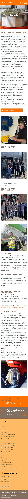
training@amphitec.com (18, 307)
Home (11, 19)
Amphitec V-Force (6, 441)
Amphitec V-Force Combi (7, 443)
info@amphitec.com (13, 404)
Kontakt (3, 426)
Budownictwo (4, 432)
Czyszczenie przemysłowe (8, 434)
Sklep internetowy (6, 462)
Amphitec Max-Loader (7, 447)
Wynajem (3, 460)
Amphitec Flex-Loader (7, 449)
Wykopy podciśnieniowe (7, 436)
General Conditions (6, 497)
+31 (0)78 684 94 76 (13, 402)
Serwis (3, 466)
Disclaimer (4, 495)
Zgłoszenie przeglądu (6, 464)
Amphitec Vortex (5, 438)
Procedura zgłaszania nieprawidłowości (11, 468)
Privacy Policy (12, 495)
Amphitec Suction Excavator (8, 445)
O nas (2, 424)
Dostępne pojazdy (5, 458)
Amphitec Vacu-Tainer (7, 452)
